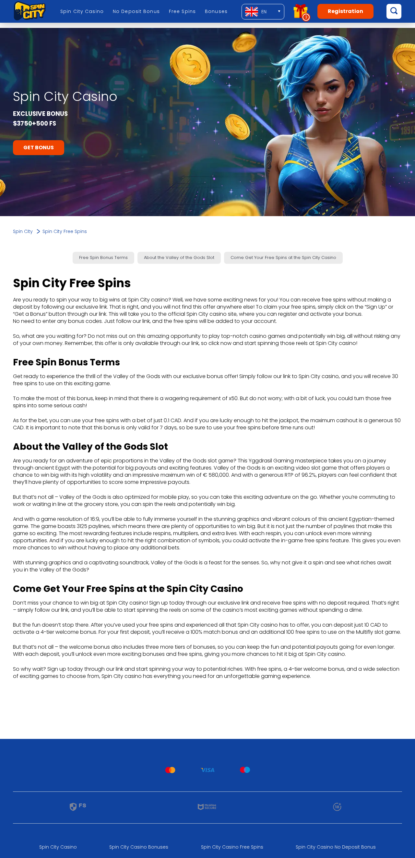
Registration (345, 11)
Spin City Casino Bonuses (138, 847)
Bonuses (216, 11)
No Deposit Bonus (136, 11)
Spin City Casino (82, 11)
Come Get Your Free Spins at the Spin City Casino (283, 257)
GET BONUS (38, 147)
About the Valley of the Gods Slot (179, 257)
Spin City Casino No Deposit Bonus (336, 847)
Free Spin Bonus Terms (103, 257)
